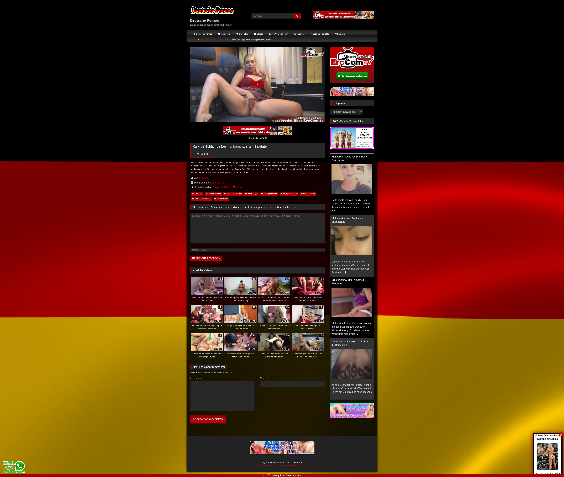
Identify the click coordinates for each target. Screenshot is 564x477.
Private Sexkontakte (319, 34)
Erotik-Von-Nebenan (278, 34)
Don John (239, 187)
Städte (260, 34)
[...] (336, 210)
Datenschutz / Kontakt (298, 466)
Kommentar (196, 378)
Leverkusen (219, 182)
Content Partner (264, 466)
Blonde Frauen (214, 193)
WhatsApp (340, 34)
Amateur (222, 40)
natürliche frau (309, 193)
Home (194, 40)
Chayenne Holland (222, 187)
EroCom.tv (299, 34)
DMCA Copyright (280, 466)
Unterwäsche (222, 198)
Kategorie (225, 34)
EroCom (203, 178)
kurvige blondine (270, 193)
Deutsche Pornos (204, 34)
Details (204, 154)
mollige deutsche (290, 193)
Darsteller (243, 34)
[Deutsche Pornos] (212, 11)
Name (264, 378)
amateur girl (253, 193)
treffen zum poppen (202, 198)
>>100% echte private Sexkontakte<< (282, 475)
